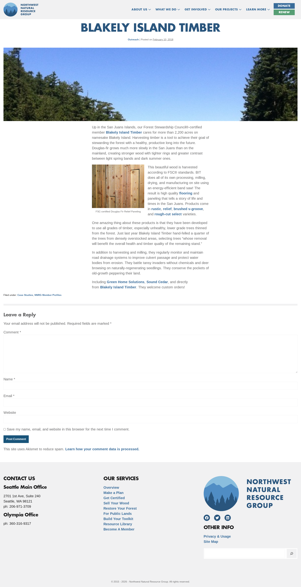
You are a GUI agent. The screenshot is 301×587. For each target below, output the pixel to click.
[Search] (292, 553)
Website (9, 412)
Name (9, 379)
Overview (111, 487)
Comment (12, 332)
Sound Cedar (157, 282)
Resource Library (117, 524)
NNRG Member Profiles (47, 295)
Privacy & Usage (217, 536)
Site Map (211, 542)
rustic (156, 209)
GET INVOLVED (196, 9)
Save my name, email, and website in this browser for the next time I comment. (68, 429)
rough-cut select (168, 214)
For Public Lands (117, 514)
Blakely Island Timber (124, 132)
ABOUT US (140, 9)
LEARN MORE (256, 9)
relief (167, 209)
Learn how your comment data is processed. (102, 449)
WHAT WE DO (166, 9)
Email (8, 396)
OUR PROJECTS (227, 9)
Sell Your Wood (116, 503)
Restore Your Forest (120, 508)
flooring (185, 193)
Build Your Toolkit (118, 519)
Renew (284, 12)
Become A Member (118, 529)
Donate (284, 6)
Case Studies (25, 295)
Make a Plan (113, 493)
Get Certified (114, 498)
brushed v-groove (188, 209)
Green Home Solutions (125, 282)
